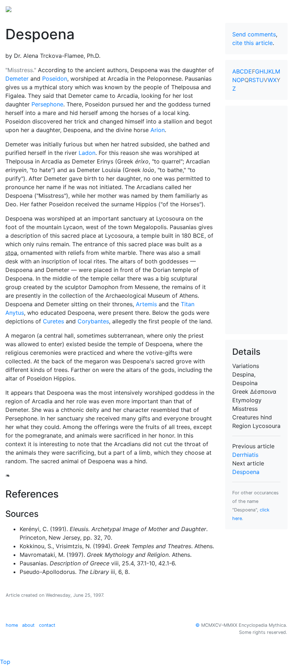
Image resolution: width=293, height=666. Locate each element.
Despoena (245, 471)
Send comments (254, 34)
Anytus (14, 312)
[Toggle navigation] (277, 8)
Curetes (53, 321)
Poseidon (54, 78)
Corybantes (93, 321)
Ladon (87, 152)
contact (47, 625)
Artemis (146, 304)
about (28, 625)
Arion (157, 129)
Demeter (17, 78)
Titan (187, 304)
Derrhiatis (245, 454)
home (12, 625)
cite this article (252, 42)
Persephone (47, 104)
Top (5, 661)
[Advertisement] (256, 220)
